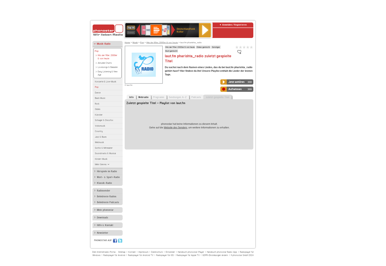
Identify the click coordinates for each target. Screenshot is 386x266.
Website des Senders (175, 127)
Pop (97, 51)
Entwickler (170, 252)
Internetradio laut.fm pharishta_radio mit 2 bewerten (240, 47)
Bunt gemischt (171, 51)
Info (131, 97)
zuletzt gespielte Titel (217, 97)
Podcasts (196, 97)
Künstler (99, 115)
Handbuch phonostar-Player (191, 252)
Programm (158, 97)
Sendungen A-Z (178, 97)
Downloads (102, 217)
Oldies (97, 109)
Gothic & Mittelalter (104, 148)
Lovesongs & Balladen (108, 67)
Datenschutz (157, 252)
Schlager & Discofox (104, 120)
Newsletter (102, 232)
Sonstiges (216, 47)
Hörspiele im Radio (107, 171)
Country (99, 131)
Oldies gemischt (203, 47)
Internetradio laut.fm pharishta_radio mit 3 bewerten (244, 47)
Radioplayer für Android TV (140, 255)
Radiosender (103, 190)
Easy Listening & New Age (107, 73)
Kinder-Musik (101, 159)
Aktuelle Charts (105, 63)
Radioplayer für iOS (165, 255)
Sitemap (121, 252)
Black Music (100, 98)
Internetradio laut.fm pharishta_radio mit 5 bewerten (251, 47)
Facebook (115, 241)
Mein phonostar (105, 210)
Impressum (143, 252)
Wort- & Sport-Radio (108, 177)
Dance (98, 92)
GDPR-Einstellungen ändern (215, 255)
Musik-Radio (103, 43)
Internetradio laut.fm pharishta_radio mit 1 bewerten (237, 47)
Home (127, 42)
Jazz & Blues (101, 137)
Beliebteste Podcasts (108, 202)
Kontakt (132, 252)
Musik (135, 42)
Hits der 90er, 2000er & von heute (107, 57)
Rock (97, 103)
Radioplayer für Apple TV (188, 255)
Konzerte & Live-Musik (105, 81)
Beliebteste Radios (106, 196)
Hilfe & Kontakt (105, 225)
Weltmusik (99, 142)
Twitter (120, 241)
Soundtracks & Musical (105, 153)
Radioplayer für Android (114, 255)
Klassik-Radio (104, 183)
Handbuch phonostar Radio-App (222, 252)
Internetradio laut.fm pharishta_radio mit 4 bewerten (248, 47)
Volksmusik (100, 126)
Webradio (143, 97)
